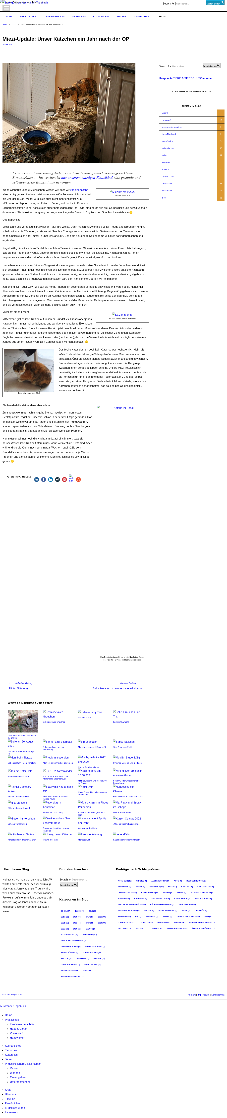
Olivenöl (201, 911)
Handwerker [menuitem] (17, 1037)
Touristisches (126, 922)
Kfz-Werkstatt (161, 899)
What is (157, 928)
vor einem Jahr (79, 189)
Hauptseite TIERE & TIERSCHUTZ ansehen (186, 78)
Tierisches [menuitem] (11, 1050)
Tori (208, 917)
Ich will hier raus (50, 840)
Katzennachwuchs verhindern (126, 840)
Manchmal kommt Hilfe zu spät (92, 747)
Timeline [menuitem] (10, 1099)
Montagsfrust (84, 840)
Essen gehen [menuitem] (18, 1077)
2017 (65, 917)
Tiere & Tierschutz (188, 917)
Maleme (165, 169)
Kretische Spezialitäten (132, 905)
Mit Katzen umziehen (122, 812)
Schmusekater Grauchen (54, 722)
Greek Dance (150, 893)
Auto (178, 881)
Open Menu (6, 8)
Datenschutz (218, 994)
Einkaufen (124, 887)
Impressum (203, 994)
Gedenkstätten (127, 893)
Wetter (141, 928)
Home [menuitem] (8, 1015)
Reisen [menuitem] (14, 1068)
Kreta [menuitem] (8, 1089)
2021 (65, 923)
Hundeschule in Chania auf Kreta (128, 797)
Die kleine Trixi (85, 717)
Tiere (164, 198)
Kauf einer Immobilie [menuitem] (22, 1024)
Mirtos (149, 911)
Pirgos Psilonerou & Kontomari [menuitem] (23, 1063)
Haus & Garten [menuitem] (18, 1028)
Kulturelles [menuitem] (11, 1054)
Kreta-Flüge (182, 899)
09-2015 (65, 911)
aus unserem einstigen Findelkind (87, 177)
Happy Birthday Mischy (88, 767)
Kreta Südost (167, 141)
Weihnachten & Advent (202, 922)
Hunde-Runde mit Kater (18, 776)
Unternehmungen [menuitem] (20, 1081)
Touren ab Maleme (72, 976)
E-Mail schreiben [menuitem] (15, 1107)
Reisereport (167, 191)
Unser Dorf (141, 16)
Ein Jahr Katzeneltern (17, 824)
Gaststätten (205, 887)
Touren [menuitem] (9, 1059)
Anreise (141, 881)
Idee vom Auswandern (172, 127)
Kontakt (192, 994)
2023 (89, 923)
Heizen (167, 893)
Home (9, 16)
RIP (138, 917)
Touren (121, 16)
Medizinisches (187, 905)
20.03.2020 (7, 44)
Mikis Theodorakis (129, 911)
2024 (102, 923)
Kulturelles (101, 16)
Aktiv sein (125, 881)
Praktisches (28, 16)
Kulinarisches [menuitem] (13, 1045)
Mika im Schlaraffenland (19, 808)
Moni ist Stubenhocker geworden (58, 763)
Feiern (140, 887)
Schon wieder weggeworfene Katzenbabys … (126, 782)
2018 (77, 917)
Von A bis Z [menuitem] (16, 1033)
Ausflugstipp (160, 881)
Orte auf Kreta (168, 177)
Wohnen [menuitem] (15, 1073)
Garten (187, 887)
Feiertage (157, 887)
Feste (172, 887)
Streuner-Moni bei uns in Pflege (127, 763)
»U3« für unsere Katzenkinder (126, 824)
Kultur (164, 155)
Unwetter (146, 922)
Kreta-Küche (203, 899)
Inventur (124, 899)
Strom (167, 917)
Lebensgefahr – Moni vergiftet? (22, 763)
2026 (77, 929)
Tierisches (79, 16)
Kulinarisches (55, 16)
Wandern (163, 922)
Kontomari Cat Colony (53, 812)
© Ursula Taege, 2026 (12, 994)
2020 (14, 25)
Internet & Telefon (202, 893)
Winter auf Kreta (177, 928)
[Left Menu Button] (1, 1001)
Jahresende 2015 (71, 947)
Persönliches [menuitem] (12, 1103)
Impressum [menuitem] (11, 1112)
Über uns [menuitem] (10, 1094)
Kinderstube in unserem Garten (22, 840)
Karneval (140, 899)
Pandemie (124, 917)
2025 (65, 929)
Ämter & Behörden (203, 928)
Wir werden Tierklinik (87, 828)
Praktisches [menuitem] (12, 1019)
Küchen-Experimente (162, 905)
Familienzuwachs (121, 722)
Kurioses (166, 162)
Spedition (152, 917)
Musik (186, 911)
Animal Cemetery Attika (18, 797)
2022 (77, 923)
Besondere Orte (196, 881)
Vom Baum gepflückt (122, 747)
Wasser (179, 922)
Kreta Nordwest (169, 134)
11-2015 (79, 911)
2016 (93, 911)
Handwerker (69, 935)
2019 (89, 917)
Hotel (181, 893)
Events (165, 113)
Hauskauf (166, 120)
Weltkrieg (124, 928)
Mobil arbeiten (168, 911)
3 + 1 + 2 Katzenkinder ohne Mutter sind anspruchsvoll (55, 777)
